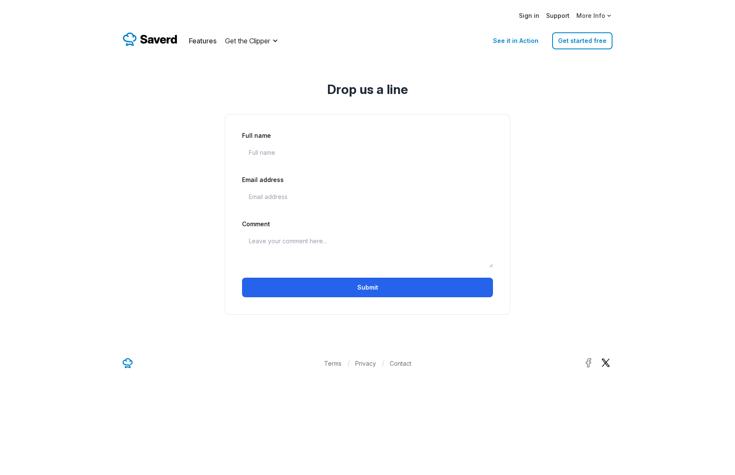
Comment (256, 224)
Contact (400, 363)
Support (558, 15)
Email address (263, 179)
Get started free (582, 40)
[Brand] (149, 39)
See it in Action (515, 40)
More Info (590, 15)
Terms (333, 363)
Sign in (529, 15)
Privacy (365, 363)
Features (203, 41)
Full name (256, 135)
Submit (367, 287)
